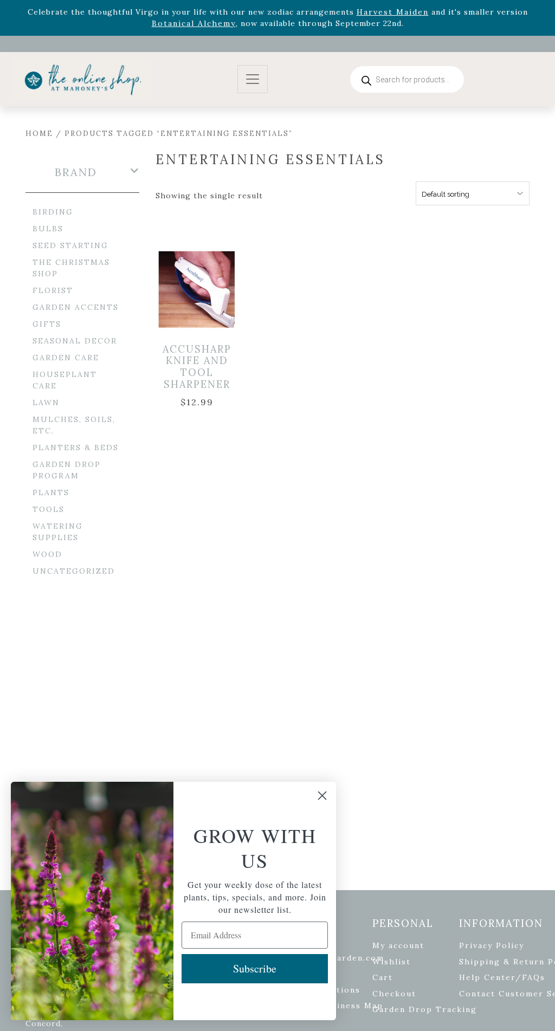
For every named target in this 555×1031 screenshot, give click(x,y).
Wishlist (391, 962)
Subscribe (254, 968)
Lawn (46, 402)
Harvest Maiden (393, 12)
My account (398, 945)
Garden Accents (76, 307)
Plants (51, 492)
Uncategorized (74, 571)
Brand (76, 172)
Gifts (47, 324)
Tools (48, 509)
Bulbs (48, 229)
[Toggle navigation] (252, 79)
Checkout (394, 993)
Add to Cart (204, 290)
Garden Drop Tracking (424, 1009)
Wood (47, 554)
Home (39, 133)
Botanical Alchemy (194, 23)
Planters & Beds (76, 447)
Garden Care (66, 357)
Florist (53, 290)
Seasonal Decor (75, 341)
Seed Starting (70, 245)
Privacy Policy (491, 945)
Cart (382, 977)
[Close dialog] (322, 795)
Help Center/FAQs (502, 977)
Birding (53, 212)
